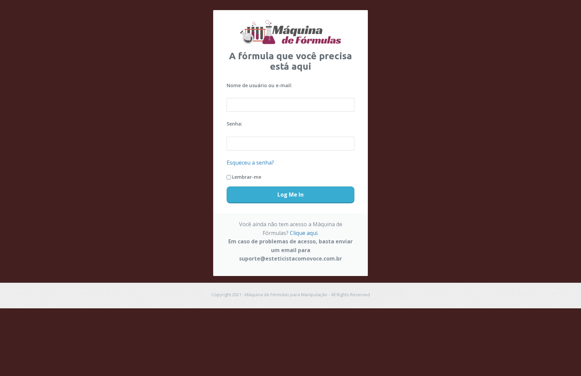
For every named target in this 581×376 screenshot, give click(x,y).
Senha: (234, 124)
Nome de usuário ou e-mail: (259, 85)
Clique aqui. (304, 233)
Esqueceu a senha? (250, 162)
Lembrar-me (246, 177)
